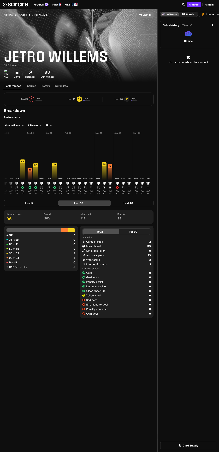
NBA (55, 4)
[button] (183, 4)
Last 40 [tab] (128, 203)
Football (39, 4)
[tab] (188, 14)
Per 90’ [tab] (133, 231)
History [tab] (45, 86)
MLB (67, 4)
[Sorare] (16, 4)
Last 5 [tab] (29, 203)
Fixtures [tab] (31, 86)
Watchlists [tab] (61, 86)
